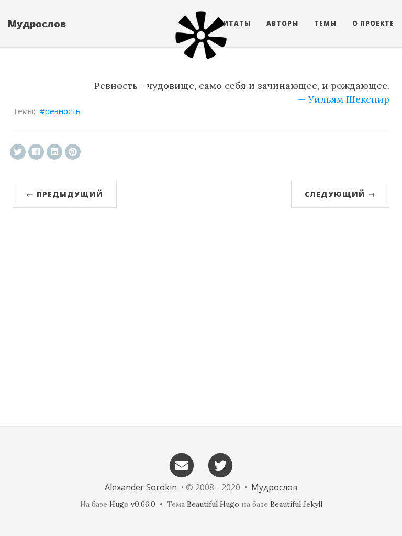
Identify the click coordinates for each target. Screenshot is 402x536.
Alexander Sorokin (141, 487)
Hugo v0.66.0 (132, 504)
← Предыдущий (64, 194)
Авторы (282, 23)
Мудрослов (37, 23)
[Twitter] (221, 465)
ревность (63, 111)
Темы (325, 23)
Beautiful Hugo (213, 504)
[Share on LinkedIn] (54, 152)
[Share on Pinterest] (73, 152)
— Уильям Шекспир (343, 99)
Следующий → (340, 194)
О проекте (373, 23)
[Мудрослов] (201, 35)
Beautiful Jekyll (296, 504)
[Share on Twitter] (18, 152)
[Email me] (181, 465)
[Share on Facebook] (36, 152)
